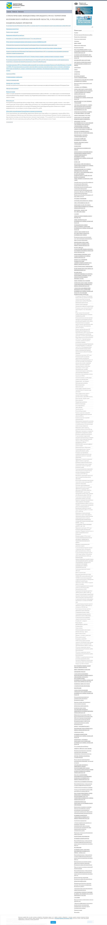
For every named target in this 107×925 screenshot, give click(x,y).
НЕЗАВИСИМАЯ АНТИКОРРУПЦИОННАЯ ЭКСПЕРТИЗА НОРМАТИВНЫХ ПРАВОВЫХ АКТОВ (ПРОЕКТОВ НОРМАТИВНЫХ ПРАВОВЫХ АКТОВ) (83, 275)
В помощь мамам (79, 626)
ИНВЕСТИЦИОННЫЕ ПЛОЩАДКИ (82, 669)
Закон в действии (79, 407)
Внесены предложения (10, 91)
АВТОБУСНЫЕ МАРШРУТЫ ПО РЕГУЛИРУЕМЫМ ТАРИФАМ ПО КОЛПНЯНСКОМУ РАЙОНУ (81, 233)
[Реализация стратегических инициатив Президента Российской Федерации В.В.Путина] (84, 14)
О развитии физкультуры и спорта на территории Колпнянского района (83, 450)
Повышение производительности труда (83, 574)
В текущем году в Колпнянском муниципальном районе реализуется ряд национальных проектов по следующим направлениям (83, 455)
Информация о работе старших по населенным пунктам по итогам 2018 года (84, 428)
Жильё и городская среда (80, 572)
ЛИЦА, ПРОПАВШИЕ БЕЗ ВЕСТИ (81, 202)
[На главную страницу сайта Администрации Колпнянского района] (39, 5)
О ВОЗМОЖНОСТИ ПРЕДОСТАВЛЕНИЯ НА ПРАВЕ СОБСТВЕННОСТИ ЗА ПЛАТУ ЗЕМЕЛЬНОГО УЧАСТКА (83, 894)
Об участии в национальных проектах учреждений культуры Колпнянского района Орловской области (84, 649)
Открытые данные (78, 910)
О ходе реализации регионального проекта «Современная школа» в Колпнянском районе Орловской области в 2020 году (84, 549)
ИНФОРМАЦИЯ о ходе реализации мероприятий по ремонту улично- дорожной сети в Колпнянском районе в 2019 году (84, 493)
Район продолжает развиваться (12, 88)
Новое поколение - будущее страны (82, 398)
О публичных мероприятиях (80, 820)
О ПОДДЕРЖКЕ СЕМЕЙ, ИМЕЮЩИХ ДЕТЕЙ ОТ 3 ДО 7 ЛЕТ (84, 525)
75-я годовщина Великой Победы (81, 746)
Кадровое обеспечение (79, 47)
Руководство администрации (80, 37)
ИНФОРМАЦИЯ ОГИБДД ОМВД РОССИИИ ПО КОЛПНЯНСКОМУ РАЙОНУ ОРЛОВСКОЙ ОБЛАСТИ (81, 244)
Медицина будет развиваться (81, 402)
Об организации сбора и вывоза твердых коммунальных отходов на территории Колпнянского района (84, 466)
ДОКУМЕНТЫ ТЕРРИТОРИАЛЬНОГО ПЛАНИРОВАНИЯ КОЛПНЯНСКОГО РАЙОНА (82, 64)
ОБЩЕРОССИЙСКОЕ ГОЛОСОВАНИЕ (83, 748)
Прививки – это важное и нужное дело (83, 635)
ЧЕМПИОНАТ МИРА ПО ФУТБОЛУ (82, 683)
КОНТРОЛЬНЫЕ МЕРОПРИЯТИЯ (81, 836)
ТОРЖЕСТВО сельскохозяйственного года (84, 576)
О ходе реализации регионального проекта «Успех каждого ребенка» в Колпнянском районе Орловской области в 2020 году (84, 554)
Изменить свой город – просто (82, 631)
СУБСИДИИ (77, 897)
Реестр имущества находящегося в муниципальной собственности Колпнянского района (81, 698)
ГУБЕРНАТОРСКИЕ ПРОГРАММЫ (82, 686)
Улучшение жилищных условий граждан (14, 77)
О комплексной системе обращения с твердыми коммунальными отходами (83, 618)
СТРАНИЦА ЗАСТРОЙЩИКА (80, 87)
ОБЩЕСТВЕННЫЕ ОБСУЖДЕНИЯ (82, 280)
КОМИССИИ (77, 161)
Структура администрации (80, 39)
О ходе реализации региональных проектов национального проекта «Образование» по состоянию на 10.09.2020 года (84, 605)
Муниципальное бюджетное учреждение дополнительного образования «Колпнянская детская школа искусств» (82, 752)
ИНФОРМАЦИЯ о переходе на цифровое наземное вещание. (84, 445)
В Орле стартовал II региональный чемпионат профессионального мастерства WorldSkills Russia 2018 (26, 41)
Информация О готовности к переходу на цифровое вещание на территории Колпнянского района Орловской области (84, 461)
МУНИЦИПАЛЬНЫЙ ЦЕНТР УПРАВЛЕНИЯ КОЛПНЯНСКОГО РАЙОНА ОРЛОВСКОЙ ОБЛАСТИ (81, 817)
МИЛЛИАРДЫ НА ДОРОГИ (81, 624)
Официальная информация (80, 45)
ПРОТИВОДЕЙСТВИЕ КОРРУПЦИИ (82, 60)
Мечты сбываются (79, 400)
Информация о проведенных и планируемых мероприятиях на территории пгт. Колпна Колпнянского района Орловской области (84, 433)
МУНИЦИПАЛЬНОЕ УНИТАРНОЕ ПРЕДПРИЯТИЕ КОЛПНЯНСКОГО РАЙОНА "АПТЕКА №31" (82, 851)
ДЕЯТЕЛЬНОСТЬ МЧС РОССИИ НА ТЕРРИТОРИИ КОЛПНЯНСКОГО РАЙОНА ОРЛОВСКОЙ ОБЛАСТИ (83, 206)
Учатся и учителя (79, 628)
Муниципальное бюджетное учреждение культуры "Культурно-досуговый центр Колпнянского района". (82, 885)
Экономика (76, 41)
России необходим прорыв (81, 411)
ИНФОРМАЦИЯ (79, 557)
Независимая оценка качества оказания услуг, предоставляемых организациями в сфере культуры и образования (83, 239)
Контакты (21, 11)
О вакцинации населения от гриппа (82, 612)
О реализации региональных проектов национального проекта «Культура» (83, 609)
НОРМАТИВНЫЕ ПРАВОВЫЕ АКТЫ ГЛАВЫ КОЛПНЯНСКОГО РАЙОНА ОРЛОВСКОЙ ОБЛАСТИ (82, 256)
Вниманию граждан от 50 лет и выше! (83, 536)
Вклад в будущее (79, 622)
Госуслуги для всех (79, 409)
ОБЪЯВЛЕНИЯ (77, 146)
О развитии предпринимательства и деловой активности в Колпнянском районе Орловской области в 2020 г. (84, 587)
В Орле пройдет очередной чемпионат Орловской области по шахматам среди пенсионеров (24, 111)
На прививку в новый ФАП (81, 638)
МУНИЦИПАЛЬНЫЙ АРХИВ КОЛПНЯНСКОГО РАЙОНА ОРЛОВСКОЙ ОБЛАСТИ (83, 736)
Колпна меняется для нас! (81, 637)
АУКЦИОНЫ (77, 71)
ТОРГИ (75, 69)
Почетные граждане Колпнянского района (83, 34)
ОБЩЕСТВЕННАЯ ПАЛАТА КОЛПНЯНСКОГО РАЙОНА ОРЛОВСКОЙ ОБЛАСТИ (83, 221)
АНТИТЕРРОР (77, 67)
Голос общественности (80, 405)
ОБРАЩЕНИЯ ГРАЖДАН (79, 671)
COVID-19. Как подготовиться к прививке (83, 787)
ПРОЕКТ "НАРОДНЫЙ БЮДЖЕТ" (82, 726)
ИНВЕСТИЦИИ (77, 43)
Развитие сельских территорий (12, 32)
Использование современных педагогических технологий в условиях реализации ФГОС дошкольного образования (84, 482)
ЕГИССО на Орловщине (80, 403)
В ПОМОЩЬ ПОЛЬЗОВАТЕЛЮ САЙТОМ (83, 200)
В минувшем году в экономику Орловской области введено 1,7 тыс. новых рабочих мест (23, 38)
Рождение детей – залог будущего (13, 83)
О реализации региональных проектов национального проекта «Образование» (83, 615)
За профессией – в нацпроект (81, 620)
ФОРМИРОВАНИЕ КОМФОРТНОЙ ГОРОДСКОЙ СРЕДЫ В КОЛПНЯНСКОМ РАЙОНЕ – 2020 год (84, 521)
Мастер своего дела (10, 100)
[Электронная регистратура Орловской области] (84, 25)
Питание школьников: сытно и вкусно (83, 629)
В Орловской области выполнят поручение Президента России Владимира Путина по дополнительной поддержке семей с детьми (31, 45)
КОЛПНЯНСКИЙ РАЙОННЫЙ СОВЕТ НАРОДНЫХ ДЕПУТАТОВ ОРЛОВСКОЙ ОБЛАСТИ (83, 56)
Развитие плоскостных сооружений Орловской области (82, 418)
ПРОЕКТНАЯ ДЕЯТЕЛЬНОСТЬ (81, 706)
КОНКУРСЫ (77, 74)
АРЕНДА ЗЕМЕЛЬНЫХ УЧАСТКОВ (82, 115)
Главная (9, 11)
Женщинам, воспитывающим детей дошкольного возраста (82, 545)
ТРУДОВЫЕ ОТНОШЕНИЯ (80, 198)
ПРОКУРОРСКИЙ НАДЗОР (80, 881)
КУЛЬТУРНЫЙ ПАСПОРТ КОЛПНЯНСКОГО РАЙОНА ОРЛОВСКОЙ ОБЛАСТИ (83, 98)
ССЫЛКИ (76, 214)
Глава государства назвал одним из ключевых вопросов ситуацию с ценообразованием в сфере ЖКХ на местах (84, 395)
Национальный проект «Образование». (83, 447)
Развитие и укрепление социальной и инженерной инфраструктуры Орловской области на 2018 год (84, 414)
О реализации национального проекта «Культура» (83, 570)
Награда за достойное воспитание (82, 663)
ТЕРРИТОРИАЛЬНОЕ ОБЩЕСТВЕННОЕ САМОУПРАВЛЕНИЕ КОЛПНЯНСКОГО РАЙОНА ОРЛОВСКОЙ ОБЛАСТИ (83, 284)
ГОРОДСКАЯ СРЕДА (79, 732)
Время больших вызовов (80, 633)
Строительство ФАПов (10, 73)
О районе (76, 32)
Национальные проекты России (12, 29)
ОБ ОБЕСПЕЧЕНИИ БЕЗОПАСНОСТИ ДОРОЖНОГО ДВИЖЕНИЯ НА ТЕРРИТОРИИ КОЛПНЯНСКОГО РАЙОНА (84, 540)
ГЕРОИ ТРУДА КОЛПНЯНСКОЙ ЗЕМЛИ (83, 781)
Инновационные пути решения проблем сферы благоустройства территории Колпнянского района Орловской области (83, 863)
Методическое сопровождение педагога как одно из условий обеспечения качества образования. (84, 477)
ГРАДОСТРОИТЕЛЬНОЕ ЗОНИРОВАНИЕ (83, 266)
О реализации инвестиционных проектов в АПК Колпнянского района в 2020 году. (84, 591)
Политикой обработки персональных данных (63, 918)
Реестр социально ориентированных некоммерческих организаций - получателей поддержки (83, 761)
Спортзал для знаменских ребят (12, 80)
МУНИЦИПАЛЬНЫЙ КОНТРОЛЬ (81, 838)
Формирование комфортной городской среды (15, 35)
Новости (14, 11)
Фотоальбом (76, 912)
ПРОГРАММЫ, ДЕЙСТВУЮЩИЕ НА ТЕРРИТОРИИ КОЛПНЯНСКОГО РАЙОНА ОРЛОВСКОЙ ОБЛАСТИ (83, 165)
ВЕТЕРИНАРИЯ (77, 847)
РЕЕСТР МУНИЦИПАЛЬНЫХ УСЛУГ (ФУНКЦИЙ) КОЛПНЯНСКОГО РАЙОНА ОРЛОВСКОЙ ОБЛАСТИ (83, 51)
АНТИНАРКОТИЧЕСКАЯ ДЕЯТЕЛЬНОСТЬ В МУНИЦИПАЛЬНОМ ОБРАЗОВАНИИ (83, 803)
